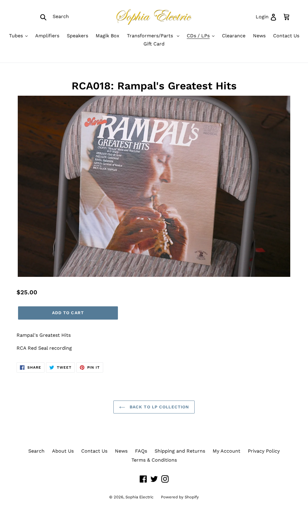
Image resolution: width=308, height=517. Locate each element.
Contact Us (94, 451)
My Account (226, 451)
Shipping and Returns (180, 451)
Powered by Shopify (180, 497)
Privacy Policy (264, 451)
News (121, 451)
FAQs (141, 451)
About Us (63, 451)
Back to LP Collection (158, 406)
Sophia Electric (139, 497)
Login (268, 17)
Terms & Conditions (154, 460)
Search (36, 451)
